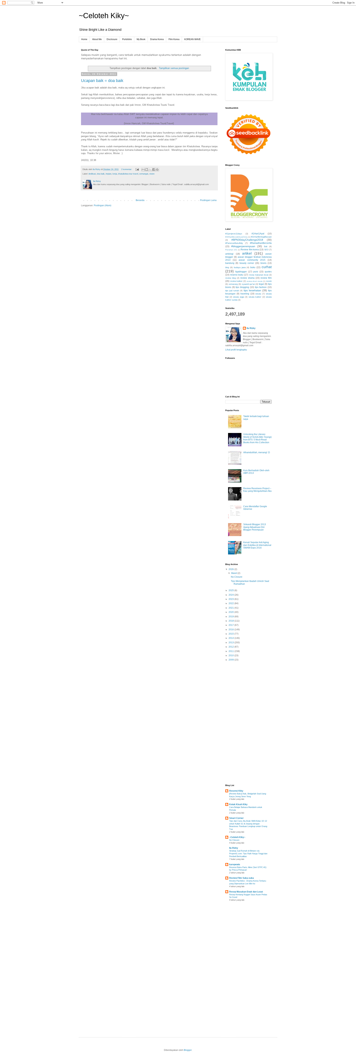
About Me (97, 39)
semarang (233, 284)
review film (266, 278)
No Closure (236, 577)
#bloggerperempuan (243, 246)
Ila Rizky (251, 328)
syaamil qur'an (248, 284)
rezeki (269, 281)
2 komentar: (127, 169)
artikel (247, 253)
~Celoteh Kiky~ (104, 15)
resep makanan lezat (258, 275)
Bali (265, 246)
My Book (141, 39)
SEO (266, 249)
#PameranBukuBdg (234, 243)
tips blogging (242, 287)
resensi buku (236, 275)
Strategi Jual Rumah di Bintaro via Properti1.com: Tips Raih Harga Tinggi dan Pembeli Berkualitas (248, 853)
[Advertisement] (248, 723)
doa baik (101, 174)
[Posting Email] (137, 169)
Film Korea (174, 39)
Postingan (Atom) (102, 205)
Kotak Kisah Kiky (238, 804)
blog (227, 267)
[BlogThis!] (147, 169)
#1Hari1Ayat (258, 233)
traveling (244, 293)
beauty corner (247, 263)
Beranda (140, 200)
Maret (234, 573)
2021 (231, 608)
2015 (231, 634)
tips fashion (261, 287)
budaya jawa (240, 267)
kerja (115, 174)
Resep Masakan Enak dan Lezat (246, 891)
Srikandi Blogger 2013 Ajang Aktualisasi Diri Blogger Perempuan (254, 527)
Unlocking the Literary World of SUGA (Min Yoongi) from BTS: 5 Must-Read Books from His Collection (257, 438)
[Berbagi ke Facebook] (154, 169)
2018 (231, 621)
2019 (231, 616)
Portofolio (127, 39)
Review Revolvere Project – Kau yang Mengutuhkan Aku (257, 489)
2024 (231, 595)
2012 (231, 646)
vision (151, 174)
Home (84, 39)
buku (252, 267)
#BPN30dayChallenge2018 (247, 239)
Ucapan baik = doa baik (102, 80)
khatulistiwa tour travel (128, 174)
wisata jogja (238, 297)
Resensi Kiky (236, 791)
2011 (231, 651)
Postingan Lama (208, 200)
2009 (231, 659)
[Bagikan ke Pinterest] (157, 169)
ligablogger (241, 271)
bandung (229, 263)
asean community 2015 (252, 260)
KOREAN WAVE (192, 39)
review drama (247, 278)
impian (108, 174)
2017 (231, 625)
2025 (231, 590)
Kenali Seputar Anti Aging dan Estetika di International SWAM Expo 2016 (257, 545)
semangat (143, 174)
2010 (231, 655)
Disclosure (112, 39)
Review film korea (250, 249)
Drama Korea (157, 39)
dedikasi (92, 174)
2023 (231, 599)
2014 (231, 638)
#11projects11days (233, 234)
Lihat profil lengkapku (236, 349)
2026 (231, 569)
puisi (255, 271)
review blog (230, 278)
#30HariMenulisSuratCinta (236, 237)
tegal (261, 284)
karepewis (234, 864)
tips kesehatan (252, 290)
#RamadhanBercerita (261, 243)
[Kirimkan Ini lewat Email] (143, 169)
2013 (231, 642)
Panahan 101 (231, 250)
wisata (258, 294)
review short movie (255, 281)
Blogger (188, 1050)
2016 (231, 629)
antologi (229, 254)
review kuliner (236, 281)
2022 (231, 603)
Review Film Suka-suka (241, 878)
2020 (231, 612)
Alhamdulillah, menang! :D (256, 452)
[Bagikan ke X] (150, 169)
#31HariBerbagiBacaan (261, 237)
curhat (267, 267)
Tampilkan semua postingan (174, 68)
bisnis (263, 263)
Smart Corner (236, 818)
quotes (268, 271)
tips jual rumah (232, 290)
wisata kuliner (255, 297)
